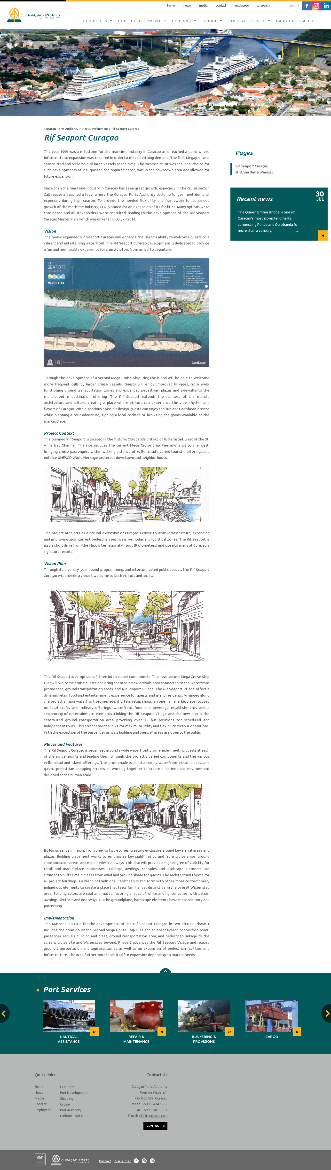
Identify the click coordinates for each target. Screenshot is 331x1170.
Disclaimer (122, 1161)
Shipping (182, 21)
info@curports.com (153, 1116)
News (187, 6)
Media (203, 6)
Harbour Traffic (295, 21)
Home (171, 6)
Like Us (293, 6)
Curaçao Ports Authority (61, 128)
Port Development (139, 21)
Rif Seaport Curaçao (251, 166)
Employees (242, 6)
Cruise (210, 21)
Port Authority (247, 21)
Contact (221, 6)
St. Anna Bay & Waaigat (254, 172)
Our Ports (95, 21)
